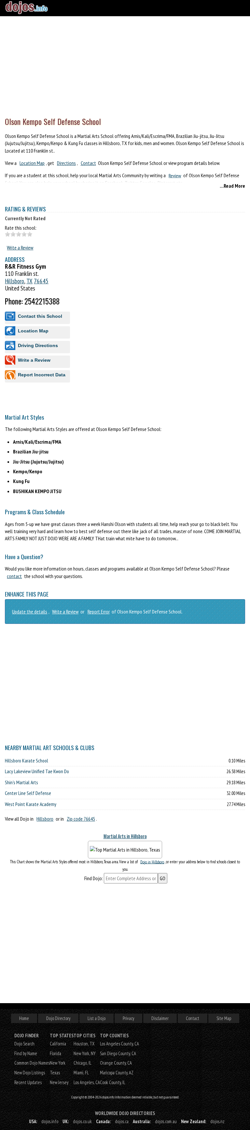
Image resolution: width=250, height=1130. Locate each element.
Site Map (223, 1018)
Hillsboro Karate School (26, 760)
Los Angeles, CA (87, 1082)
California (58, 1044)
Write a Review (20, 247)
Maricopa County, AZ (116, 1072)
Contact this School (40, 316)
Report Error (99, 611)
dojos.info (49, 1121)
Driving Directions (38, 345)
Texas (55, 1072)
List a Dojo (96, 1018)
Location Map (32, 163)
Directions (66, 163)
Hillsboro (14, 281)
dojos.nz (217, 1121)
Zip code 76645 (81, 818)
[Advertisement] (125, 65)
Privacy (128, 1018)
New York (57, 1063)
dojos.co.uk (82, 1121)
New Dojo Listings (29, 1072)
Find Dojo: (93, 878)
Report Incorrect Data (41, 374)
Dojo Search (24, 1044)
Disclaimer (160, 1018)
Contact (88, 163)
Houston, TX (84, 1044)
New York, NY (85, 1053)
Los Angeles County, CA (119, 1044)
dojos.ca (122, 1121)
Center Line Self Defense (28, 793)
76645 (41, 281)
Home (24, 1018)
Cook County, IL (112, 1082)
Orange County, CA (116, 1063)
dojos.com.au (166, 1121)
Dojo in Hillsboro (152, 862)
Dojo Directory (58, 1018)
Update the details (29, 611)
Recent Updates (28, 1082)
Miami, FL (81, 1072)
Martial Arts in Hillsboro (125, 836)
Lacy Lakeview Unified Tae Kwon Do (37, 771)
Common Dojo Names (32, 1063)
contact (14, 576)
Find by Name (25, 1053)
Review (175, 175)
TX (29, 281)
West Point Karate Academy (30, 804)
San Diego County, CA (118, 1053)
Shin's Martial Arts (21, 782)
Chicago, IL (82, 1063)
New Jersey (59, 1082)
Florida (55, 1053)
